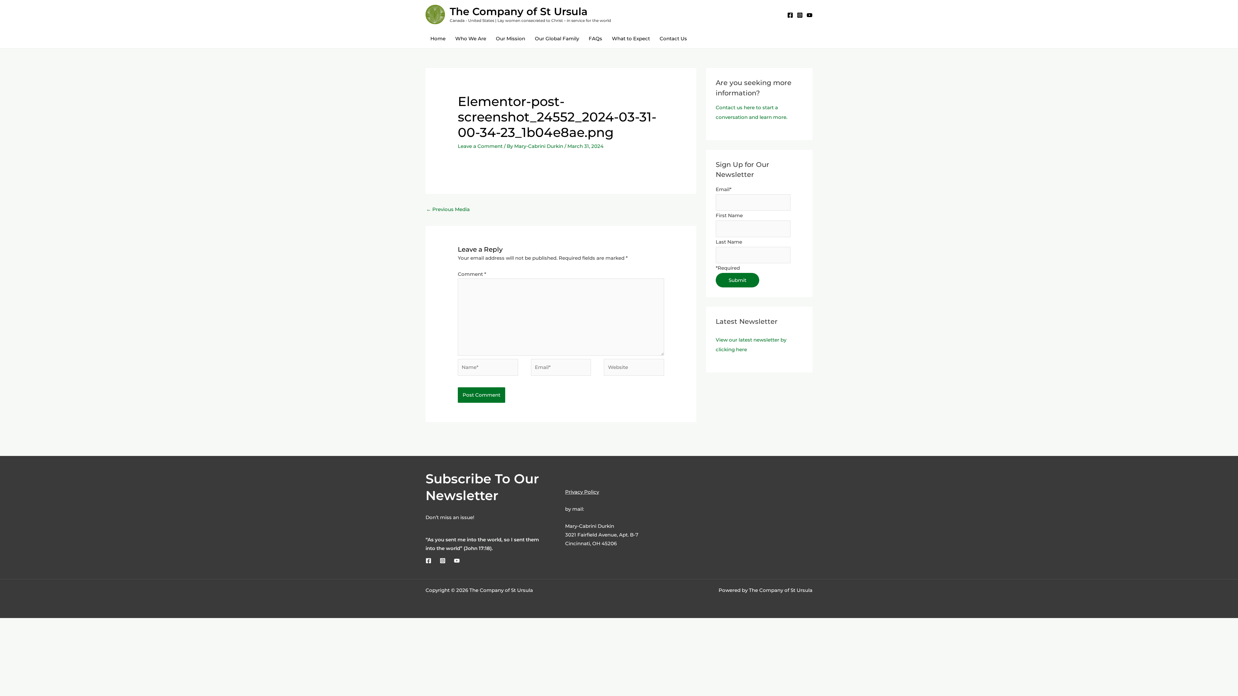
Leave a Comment (480, 146)
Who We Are (470, 38)
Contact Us (673, 38)
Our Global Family (557, 38)
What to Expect (631, 38)
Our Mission (510, 38)
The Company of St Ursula (518, 11)
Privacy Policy (582, 492)
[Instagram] (800, 15)
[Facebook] (790, 15)
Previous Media (448, 209)
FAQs (595, 38)
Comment (472, 274)
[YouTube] (809, 15)
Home (438, 38)
